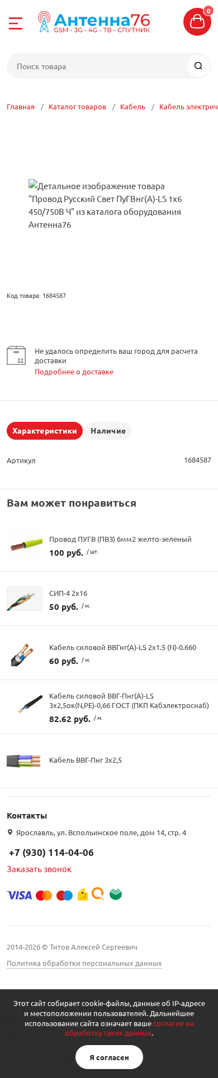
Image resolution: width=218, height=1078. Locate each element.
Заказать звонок (39, 868)
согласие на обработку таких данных (129, 1028)
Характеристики (44, 430)
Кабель (132, 106)
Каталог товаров (77, 106)
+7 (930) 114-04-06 (51, 852)
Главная (21, 106)
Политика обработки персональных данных (84, 963)
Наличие (108, 430)
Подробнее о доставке (74, 371)
